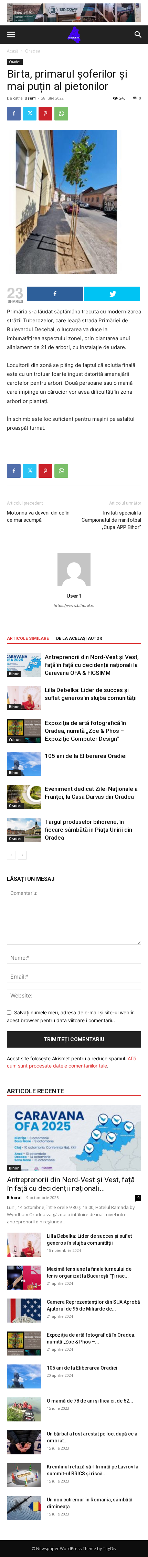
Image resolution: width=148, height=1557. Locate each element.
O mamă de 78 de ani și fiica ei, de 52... (90, 1401)
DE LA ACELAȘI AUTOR (79, 638)
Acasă (13, 51)
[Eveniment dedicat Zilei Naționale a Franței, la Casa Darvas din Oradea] (24, 797)
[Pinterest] (45, 113)
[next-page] (22, 855)
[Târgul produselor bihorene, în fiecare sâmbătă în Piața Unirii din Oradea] (24, 830)
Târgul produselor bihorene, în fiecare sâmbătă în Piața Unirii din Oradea (88, 829)
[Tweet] (112, 294)
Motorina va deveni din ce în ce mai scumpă (38, 516)
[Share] (55, 294)
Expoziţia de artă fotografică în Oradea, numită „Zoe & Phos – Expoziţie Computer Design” (85, 730)
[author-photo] (74, 586)
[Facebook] (14, 113)
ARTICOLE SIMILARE (28, 638)
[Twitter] (29, 113)
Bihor (14, 673)
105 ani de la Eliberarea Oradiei (86, 755)
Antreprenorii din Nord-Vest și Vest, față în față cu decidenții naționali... (71, 1184)
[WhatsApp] (61, 113)
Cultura (15, 739)
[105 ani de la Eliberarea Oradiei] (24, 764)
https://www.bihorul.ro (74, 605)
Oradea (32, 51)
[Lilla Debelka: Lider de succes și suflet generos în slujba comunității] (24, 698)
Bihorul (14, 1197)
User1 (30, 98)
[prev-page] (11, 855)
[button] (11, 34)
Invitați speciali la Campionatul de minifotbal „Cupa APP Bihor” (111, 520)
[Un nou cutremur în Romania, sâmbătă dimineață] (24, 1508)
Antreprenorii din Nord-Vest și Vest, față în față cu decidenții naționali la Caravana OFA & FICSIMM (92, 665)
